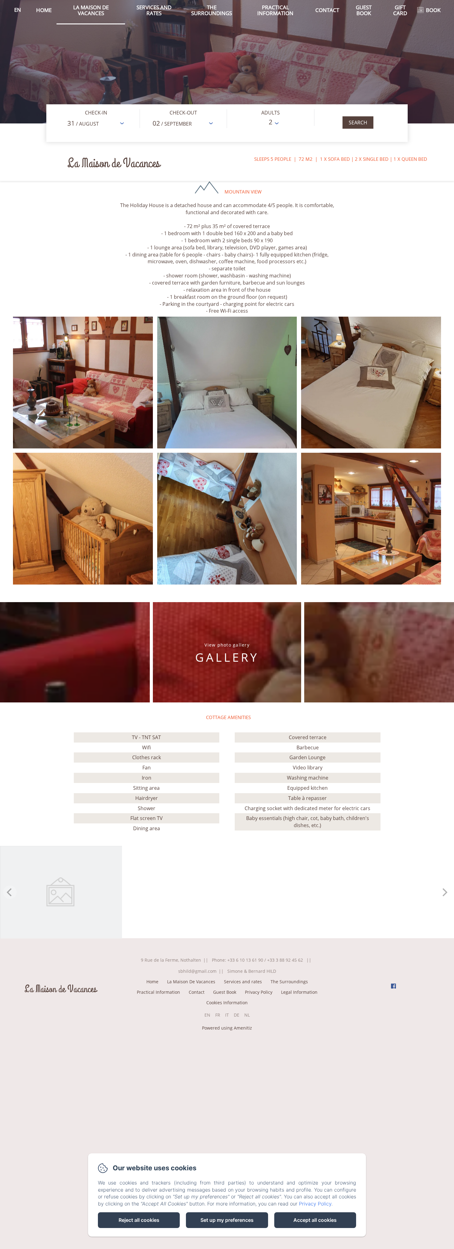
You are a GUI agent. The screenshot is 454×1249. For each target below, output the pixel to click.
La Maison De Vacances (91, 10)
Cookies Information (227, 1002)
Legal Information (299, 992)
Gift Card (400, 10)
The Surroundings (211, 10)
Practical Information (275, 10)
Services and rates (154, 10)
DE (236, 1015)
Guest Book (364, 10)
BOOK (433, 10)
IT (227, 1015)
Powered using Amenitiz (227, 1028)
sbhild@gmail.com (197, 971)
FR (217, 1015)
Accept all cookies (315, 1220)
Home (44, 10)
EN (207, 1015)
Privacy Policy (258, 992)
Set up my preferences (227, 1220)
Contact (327, 10)
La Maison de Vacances (60, 989)
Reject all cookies (139, 1220)
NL (247, 1015)
